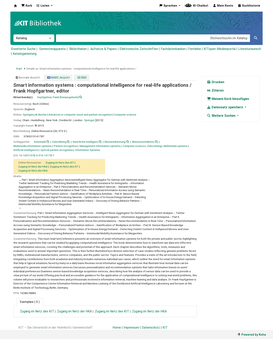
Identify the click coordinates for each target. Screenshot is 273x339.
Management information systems (100, 146)
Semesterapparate (52, 49)
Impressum (131, 327)
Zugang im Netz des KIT (59, 162)
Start (19, 68)
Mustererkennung (115, 141)
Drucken (217, 82)
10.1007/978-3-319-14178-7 (36, 155)
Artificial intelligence (25, 150)
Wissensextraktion (143, 141)
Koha (15, 5)
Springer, (89, 120)
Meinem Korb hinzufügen (230, 99)
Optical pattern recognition (56, 150)
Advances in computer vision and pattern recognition (80, 114)
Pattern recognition (65, 146)
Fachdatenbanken (173, 49)
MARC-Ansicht (60, 77)
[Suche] (256, 38)
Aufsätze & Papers (103, 49)
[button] (27, 6)
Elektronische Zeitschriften (139, 49)
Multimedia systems (175, 146)
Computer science (125, 114)
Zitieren (217, 90)
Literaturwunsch (249, 49)
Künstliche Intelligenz (85, 141)
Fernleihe (194, 49)
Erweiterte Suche (23, 49)
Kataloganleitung (25, 54)
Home (117, 327)
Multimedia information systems (32, 146)
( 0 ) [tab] (30, 302)
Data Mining (59, 141)
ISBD (83, 77)
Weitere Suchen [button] (223, 116)
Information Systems (87, 150)
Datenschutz (151, 327)
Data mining (154, 146)
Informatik (40, 141)
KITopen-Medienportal (220, 49)
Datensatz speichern (227, 107)
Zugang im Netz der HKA (33, 166)
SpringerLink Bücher (35, 114)
